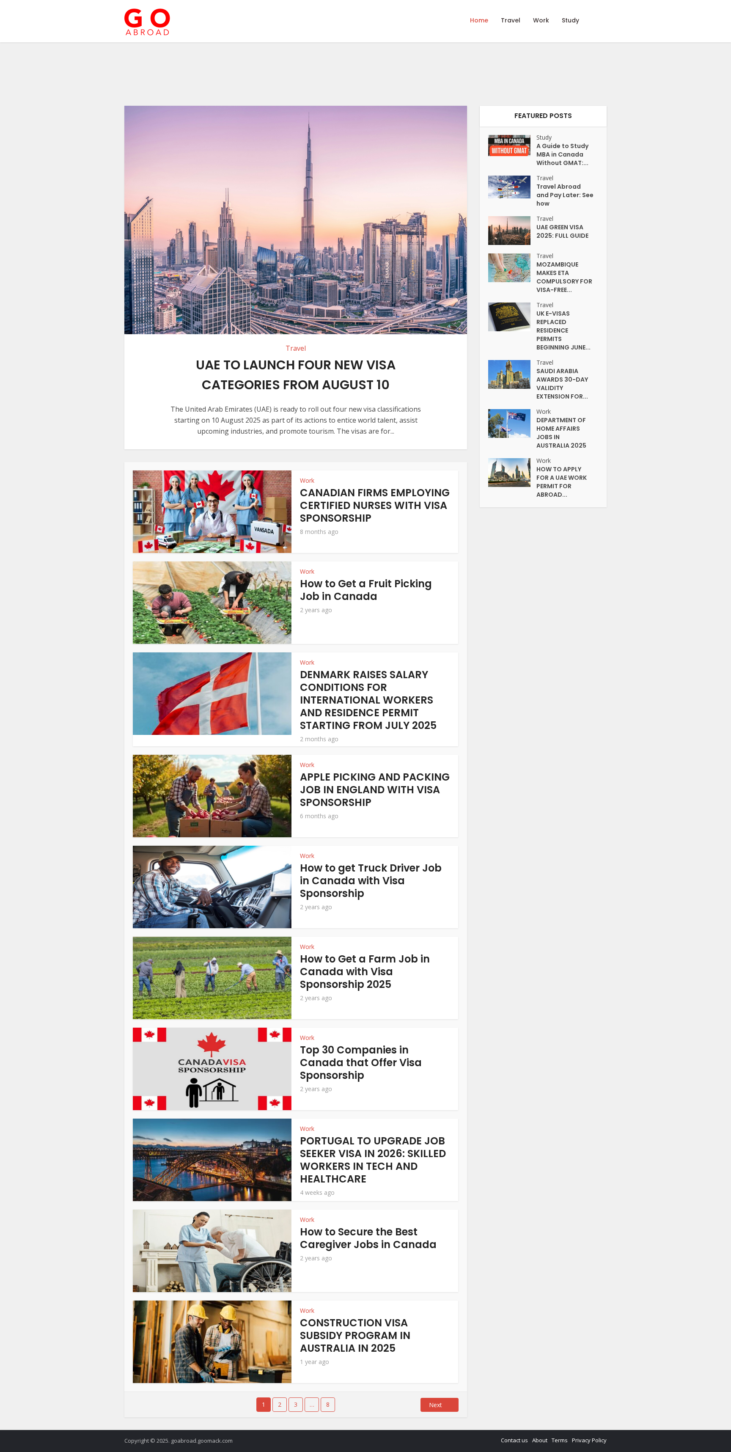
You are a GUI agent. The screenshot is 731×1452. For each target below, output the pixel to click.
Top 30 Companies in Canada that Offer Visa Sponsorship (361, 1062)
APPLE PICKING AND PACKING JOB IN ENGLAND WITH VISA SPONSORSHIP (375, 789)
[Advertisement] (417, 74)
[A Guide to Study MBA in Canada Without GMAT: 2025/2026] (512, 145)
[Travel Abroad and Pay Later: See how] (512, 187)
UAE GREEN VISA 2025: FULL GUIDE (562, 231)
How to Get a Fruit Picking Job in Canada (366, 590)
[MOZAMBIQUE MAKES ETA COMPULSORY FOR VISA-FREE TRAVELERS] (512, 267)
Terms (560, 1440)
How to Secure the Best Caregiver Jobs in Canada (368, 1238)
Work (541, 20)
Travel (510, 20)
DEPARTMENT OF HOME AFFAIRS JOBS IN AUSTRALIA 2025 (561, 433)
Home (479, 20)
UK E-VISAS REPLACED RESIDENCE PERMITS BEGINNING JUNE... (563, 330)
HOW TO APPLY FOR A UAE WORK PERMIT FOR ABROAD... (561, 482)
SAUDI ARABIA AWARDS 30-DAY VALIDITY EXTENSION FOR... (562, 384)
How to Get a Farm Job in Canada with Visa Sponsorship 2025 (365, 971)
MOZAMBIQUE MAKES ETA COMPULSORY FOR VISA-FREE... (564, 277)
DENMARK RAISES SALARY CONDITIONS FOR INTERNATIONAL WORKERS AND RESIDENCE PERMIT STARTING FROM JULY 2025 (368, 700)
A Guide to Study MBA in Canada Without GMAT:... (562, 154)
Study (570, 20)
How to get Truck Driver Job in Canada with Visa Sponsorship (371, 880)
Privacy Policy (589, 1440)
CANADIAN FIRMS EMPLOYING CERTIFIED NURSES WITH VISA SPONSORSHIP (375, 505)
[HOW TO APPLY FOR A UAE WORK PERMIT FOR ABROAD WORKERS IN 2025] (512, 472)
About (539, 1440)
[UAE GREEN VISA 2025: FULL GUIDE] (512, 230)
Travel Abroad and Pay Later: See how (565, 195)
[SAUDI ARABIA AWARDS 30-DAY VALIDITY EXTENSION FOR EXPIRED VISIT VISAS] (512, 374)
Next (435, 1405)
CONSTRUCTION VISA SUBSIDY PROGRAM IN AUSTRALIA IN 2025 (355, 1335)
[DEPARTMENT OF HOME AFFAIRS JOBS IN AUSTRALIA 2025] (512, 423)
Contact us (514, 1440)
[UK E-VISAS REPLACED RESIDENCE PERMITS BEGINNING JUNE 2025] (512, 316)
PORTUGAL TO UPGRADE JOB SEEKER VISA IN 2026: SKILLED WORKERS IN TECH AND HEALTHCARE (373, 1160)
